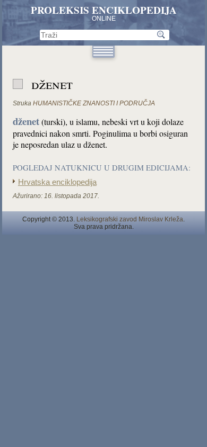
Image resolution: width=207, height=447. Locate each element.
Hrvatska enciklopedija (57, 182)
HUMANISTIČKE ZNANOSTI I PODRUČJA (94, 103)
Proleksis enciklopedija (104, 10)
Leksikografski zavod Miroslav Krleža (129, 219)
